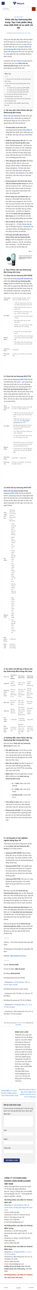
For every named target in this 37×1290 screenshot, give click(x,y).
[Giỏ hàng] (35, 3)
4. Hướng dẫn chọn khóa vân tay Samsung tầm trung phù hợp (18, 100)
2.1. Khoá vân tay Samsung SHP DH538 (18, 87)
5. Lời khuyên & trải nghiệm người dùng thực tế (17, 104)
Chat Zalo (6, 1287)
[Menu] (3, 3)
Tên (5, 1130)
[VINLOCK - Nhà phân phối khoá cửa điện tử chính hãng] (18, 3)
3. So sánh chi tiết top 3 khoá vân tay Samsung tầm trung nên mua (16, 95)
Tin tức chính (18, 17)
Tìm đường (31, 1287)
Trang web (7, 1148)
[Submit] (34, 9)
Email (6, 1139)
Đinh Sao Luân (26, 33)
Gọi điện (18, 1287)
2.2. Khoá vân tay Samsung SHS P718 (17, 90)
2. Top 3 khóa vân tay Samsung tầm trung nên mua (17, 84)
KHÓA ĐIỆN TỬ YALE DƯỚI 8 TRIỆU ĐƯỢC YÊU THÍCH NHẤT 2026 (9, 1093)
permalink (18, 1024)
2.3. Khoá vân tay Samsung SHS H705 (17, 92)
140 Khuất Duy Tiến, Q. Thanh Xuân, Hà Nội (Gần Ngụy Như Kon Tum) (18, 1207)
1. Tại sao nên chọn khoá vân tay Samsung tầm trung (18, 80)
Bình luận (7, 1114)
